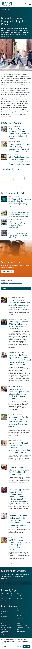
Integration (4, 600)
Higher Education (7, 182)
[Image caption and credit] (29, 67)
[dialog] (16, 643)
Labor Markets (20, 595)
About (2, 608)
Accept (26, 646)
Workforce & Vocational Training (11, 186)
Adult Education (19, 178)
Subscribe (23, 583)
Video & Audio (4, 616)
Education (19, 593)
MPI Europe (19, 613)
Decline (19, 646)
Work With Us (4, 611)
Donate (3, 614)
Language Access (18, 174)
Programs (19, 615)
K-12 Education (6, 174)
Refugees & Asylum (6, 598)
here (10, 116)
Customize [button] (3, 646)
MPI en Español (20, 618)
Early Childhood (7, 178)
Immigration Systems (6, 593)
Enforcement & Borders (7, 595)
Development (20, 598)
